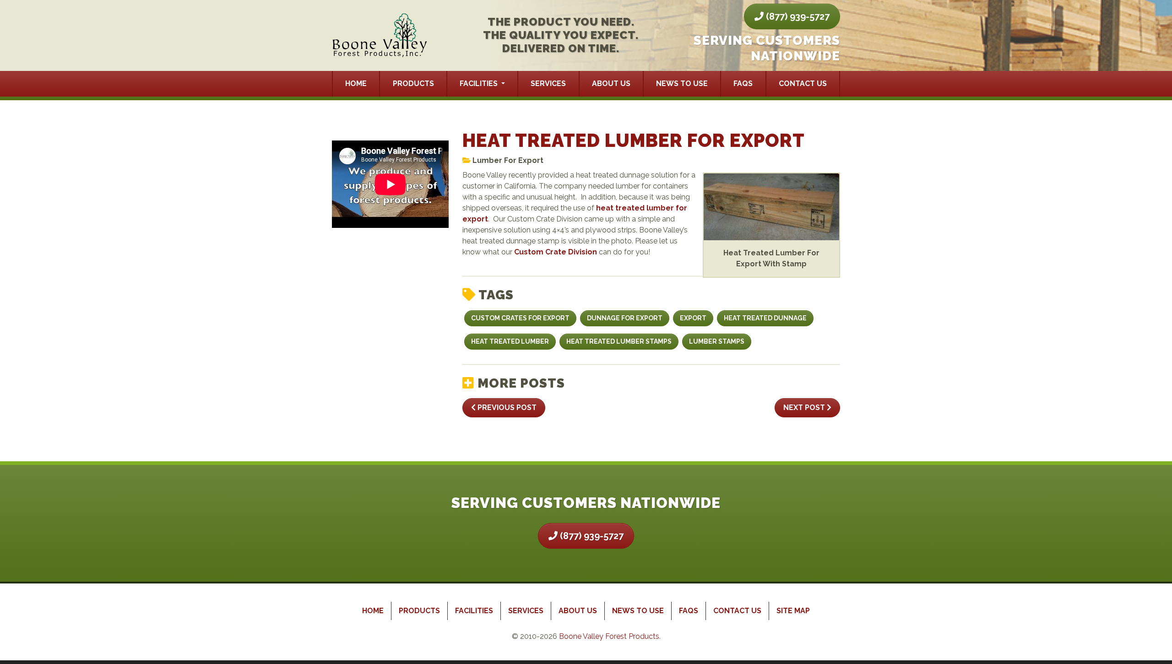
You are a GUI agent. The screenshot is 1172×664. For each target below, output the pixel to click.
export (693, 318)
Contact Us (803, 83)
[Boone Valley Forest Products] (380, 36)
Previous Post (506, 407)
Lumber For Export (507, 160)
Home (356, 83)
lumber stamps (716, 341)
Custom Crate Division (555, 252)
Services (548, 83)
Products (413, 83)
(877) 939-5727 (797, 16)
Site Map (793, 610)
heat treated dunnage (765, 318)
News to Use (682, 83)
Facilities (479, 83)
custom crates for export (520, 318)
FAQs (743, 83)
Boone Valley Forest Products (609, 636)
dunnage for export (624, 318)
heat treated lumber (510, 341)
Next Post (805, 407)
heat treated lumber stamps (619, 341)
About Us (611, 83)
